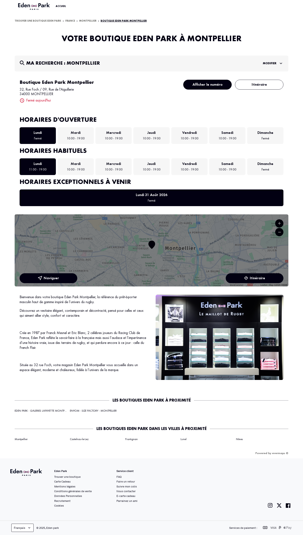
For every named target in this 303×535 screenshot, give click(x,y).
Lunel (184, 439)
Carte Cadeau (62, 481)
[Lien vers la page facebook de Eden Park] (288, 505)
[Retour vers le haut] (287, 490)
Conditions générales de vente (73, 491)
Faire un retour (125, 481)
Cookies (59, 505)
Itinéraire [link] (259, 84)
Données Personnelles (68, 496)
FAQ (119, 476)
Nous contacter (126, 491)
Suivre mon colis (126, 486)
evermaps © (280, 453)
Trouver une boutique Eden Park (38, 21)
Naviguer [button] (51, 278)
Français (19, 527)
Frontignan (131, 439)
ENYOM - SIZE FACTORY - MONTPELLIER (93, 410)
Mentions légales (64, 486)
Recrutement (62, 500)
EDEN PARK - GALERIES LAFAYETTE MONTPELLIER (43, 410)
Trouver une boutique (67, 476)
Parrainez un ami (126, 500)
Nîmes (239, 439)
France (70, 21)
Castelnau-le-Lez (79, 439)
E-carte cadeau (125, 496)
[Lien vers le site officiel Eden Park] (34, 6)
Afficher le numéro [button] (208, 84)
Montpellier (87, 21)
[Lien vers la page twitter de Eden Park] (279, 505)
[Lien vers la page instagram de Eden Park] (270, 505)
